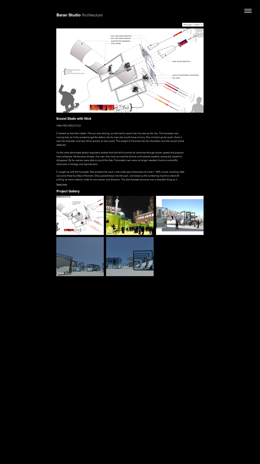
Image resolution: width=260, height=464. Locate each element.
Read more (61, 184)
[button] (248, 11)
